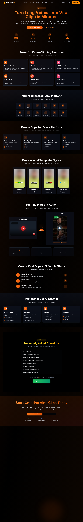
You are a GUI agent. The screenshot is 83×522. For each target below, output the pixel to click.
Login (69, 2)
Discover (32, 2)
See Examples (51, 27)
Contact (63, 2)
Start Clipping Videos (35, 27)
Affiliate (51, 2)
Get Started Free (35, 413)
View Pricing (50, 414)
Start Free (75, 2)
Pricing (38, 2)
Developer (44, 2)
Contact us (40, 377)
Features (25, 2)
